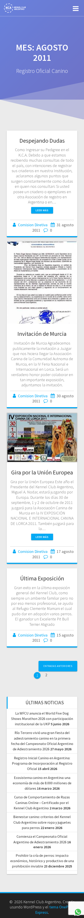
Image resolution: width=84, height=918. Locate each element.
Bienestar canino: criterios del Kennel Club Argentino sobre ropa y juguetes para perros (42, 822)
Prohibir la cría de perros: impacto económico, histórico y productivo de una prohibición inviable (42, 861)
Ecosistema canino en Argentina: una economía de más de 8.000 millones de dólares (42, 783)
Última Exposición (42, 578)
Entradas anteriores (57, 666)
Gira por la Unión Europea (42, 472)
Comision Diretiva (32, 224)
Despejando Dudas (42, 140)
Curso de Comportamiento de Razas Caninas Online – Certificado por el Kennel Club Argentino (42, 802)
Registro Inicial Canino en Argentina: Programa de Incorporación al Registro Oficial (42, 763)
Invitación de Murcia (42, 333)
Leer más (42, 210)
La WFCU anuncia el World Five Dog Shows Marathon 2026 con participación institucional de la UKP (42, 718)
